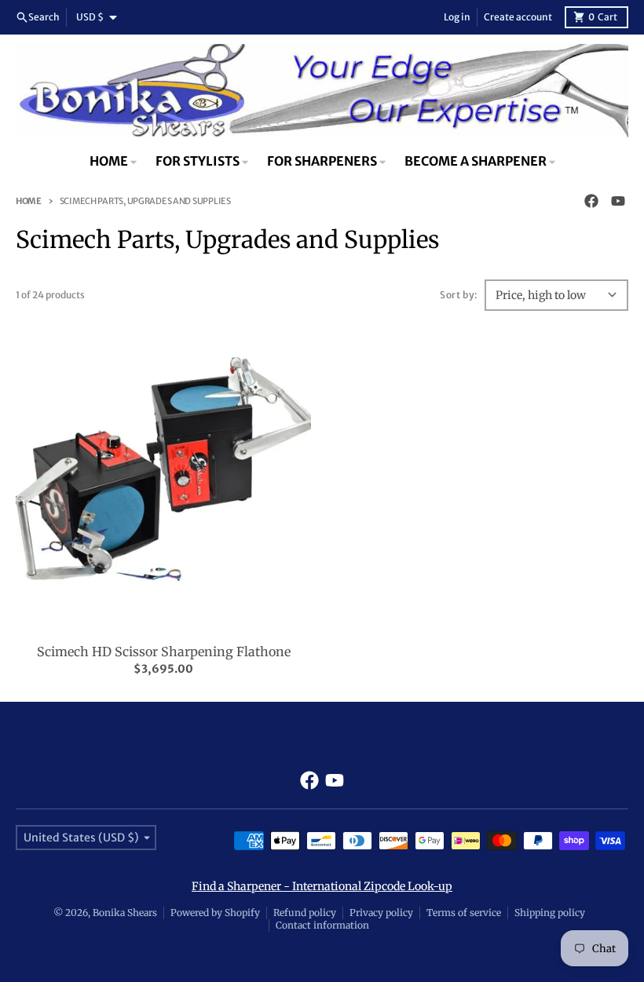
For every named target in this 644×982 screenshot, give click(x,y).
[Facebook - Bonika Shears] (591, 201)
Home (29, 200)
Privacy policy (381, 912)
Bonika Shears (125, 912)
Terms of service (463, 912)
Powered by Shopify (215, 912)
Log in (457, 17)
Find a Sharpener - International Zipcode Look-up (322, 886)
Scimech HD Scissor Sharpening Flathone (164, 651)
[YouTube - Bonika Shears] (618, 201)
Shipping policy (549, 912)
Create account (518, 17)
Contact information (322, 925)
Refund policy (304, 912)
